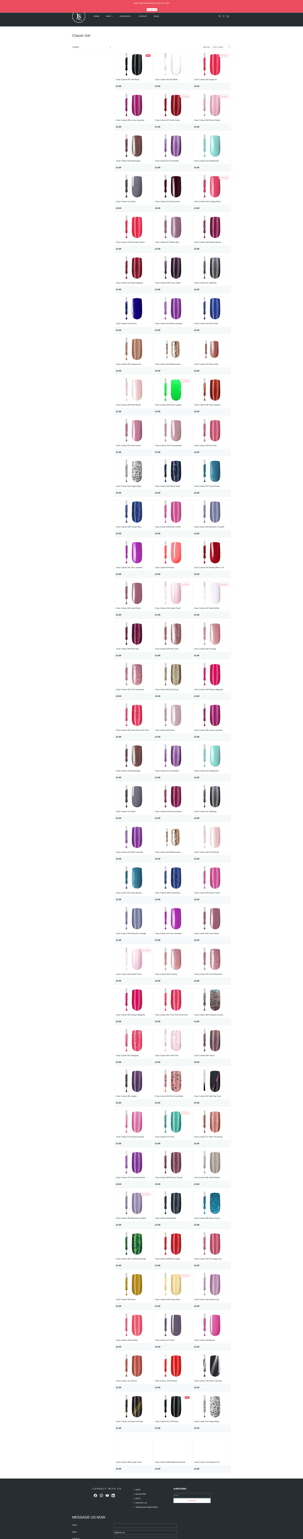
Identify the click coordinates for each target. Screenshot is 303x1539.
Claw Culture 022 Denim (126, 323)
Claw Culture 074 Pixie (164, 1137)
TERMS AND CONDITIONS (146, 1507)
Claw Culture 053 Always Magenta (208, 689)
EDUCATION (140, 1494)
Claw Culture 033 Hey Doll (205, 445)
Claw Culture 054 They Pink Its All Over (132, 730)
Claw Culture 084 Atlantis (165, 1218)
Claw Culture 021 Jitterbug (205, 283)
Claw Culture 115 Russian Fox (207, 1462)
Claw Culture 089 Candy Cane (129, 1462)
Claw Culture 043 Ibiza (164, 567)
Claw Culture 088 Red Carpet (167, 1259)
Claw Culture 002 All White (166, 79)
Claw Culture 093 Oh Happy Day (208, 1259)
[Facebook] (95, 1495)
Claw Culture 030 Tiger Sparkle (207, 405)
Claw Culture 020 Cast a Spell (167, 283)
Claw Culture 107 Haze (165, 1340)
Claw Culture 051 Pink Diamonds (130, 689)
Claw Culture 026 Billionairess (167, 364)
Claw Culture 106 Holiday (127, 1340)
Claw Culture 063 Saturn (204, 1055)
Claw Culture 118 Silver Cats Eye (208, 1381)
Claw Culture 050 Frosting (205, 649)
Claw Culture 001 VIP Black (127, 79)
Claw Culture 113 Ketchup (166, 1381)
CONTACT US (141, 1503)
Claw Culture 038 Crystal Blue (128, 527)
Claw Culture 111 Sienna (126, 1381)
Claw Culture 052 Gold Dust (166, 689)
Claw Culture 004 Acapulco (205, 79)
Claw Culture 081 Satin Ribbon (207, 1177)
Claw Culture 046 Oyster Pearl (167, 608)
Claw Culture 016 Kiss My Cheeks (130, 242)
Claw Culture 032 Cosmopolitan (168, 445)
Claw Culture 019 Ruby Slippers (129, 283)
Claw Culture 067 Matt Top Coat (207, 1096)
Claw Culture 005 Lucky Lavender (130, 120)
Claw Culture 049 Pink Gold (166, 649)
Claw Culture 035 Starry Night (167, 486)
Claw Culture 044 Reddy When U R (209, 567)
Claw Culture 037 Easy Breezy (207, 486)
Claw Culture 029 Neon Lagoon (168, 405)
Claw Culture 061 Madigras (127, 1055)
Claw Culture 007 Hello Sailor (167, 120)
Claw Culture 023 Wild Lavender (168, 323)
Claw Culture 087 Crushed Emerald (131, 1259)
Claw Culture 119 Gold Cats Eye (129, 1421)
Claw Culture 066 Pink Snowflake (169, 1096)
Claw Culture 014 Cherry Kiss (167, 201)
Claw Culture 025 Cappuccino (128, 364)
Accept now (152, 9)
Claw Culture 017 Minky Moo (167, 242)
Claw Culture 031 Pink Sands (128, 445)
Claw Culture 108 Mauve (204, 1340)
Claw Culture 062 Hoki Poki (166, 1055)
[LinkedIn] (113, 1495)
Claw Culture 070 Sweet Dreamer (130, 1137)
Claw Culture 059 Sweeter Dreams (208, 1015)
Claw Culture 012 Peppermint (206, 161)
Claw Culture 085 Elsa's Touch (207, 1218)
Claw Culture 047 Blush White (206, 608)
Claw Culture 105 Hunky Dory (206, 1299)
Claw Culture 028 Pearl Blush (128, 405)
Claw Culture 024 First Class (206, 323)
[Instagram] (101, 1495)
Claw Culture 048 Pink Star (127, 649)
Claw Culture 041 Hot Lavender (129, 567)
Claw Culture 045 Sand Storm (128, 608)
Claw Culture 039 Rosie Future (168, 527)
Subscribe (192, 1501)
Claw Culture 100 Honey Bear (167, 1299)
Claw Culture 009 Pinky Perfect (207, 120)
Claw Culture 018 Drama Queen (207, 242)
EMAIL (75, 1532)
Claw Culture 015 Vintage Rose (207, 201)
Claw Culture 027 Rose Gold (206, 364)
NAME (75, 1525)
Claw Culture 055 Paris (164, 730)
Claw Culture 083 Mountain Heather (131, 1218)
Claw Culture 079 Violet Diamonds (130, 1177)
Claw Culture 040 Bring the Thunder (209, 527)
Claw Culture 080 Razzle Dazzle (168, 1177)
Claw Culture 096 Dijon (126, 1299)
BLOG (137, 1498)
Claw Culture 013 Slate (125, 201)
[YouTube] (107, 1495)
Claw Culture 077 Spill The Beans (208, 1137)
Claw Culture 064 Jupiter (126, 1096)
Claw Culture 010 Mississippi (128, 161)
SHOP (137, 1490)
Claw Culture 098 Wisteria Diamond (170, 1462)
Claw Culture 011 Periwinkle (167, 161)
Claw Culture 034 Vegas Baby (128, 486)
